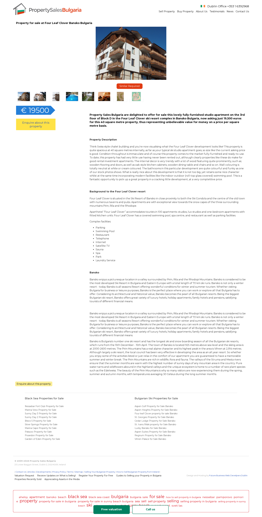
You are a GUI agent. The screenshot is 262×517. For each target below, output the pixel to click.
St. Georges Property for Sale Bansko (155, 417)
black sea (77, 496)
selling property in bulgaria (198, 501)
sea (137, 501)
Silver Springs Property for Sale (41, 424)
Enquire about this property (35, 124)
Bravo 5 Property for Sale (38, 420)
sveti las (177, 505)
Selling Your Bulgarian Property (99, 472)
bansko (51, 497)
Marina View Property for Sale (40, 410)
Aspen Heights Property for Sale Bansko (156, 410)
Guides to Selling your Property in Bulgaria (138, 475)
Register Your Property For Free (96, 475)
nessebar (208, 497)
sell (143, 501)
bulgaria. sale (139, 497)
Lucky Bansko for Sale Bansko (151, 428)
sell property (157, 501)
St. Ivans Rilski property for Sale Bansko (156, 424)
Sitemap (78, 472)
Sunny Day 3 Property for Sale (41, 413)
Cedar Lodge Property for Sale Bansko (155, 420)
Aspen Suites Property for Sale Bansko (155, 431)
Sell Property (167, 11)
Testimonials (217, 11)
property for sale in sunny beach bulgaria (105, 501)
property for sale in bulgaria (57, 501)
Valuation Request (24, 475)
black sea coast (99, 497)
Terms (70, 472)
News (230, 11)
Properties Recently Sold (28, 479)
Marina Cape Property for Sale (41, 428)
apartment (37, 497)
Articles (31, 472)
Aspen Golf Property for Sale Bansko (154, 406)
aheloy (23, 497)
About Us (201, 11)
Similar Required (129, 86)
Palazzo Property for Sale (38, 431)
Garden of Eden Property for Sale (42, 439)
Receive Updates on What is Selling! (56, 475)
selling (173, 501)
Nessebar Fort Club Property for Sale (44, 406)
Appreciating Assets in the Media (62, 479)
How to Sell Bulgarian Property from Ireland (137, 472)
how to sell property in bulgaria (183, 497)
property (28, 500)
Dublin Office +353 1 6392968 (228, 6)
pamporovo (224, 497)
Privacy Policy (59, 472)
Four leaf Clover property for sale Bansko (156, 413)
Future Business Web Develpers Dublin (228, 475)
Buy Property (185, 11)
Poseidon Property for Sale (39, 435)
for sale (156, 496)
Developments (43, 472)
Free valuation (111, 509)
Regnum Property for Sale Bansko (153, 435)
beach (62, 497)
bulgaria (120, 496)
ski (89, 505)
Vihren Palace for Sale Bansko (151, 439)
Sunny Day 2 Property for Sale (41, 417)
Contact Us (242, 11)
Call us (150, 509)
